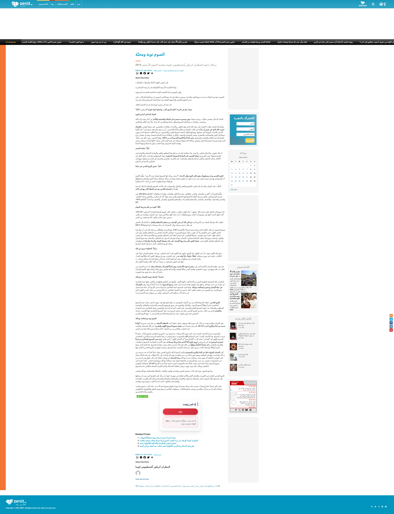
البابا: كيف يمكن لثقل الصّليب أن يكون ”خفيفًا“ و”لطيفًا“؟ (246, 335)
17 (232, 177)
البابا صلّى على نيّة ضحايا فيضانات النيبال (232, 42)
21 (247, 177)
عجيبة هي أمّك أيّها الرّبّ (62, 42)
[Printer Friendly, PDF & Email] (142, 396)
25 (235, 181)
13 (243, 173)
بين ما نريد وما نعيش (38, 42)
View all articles (142, 479)
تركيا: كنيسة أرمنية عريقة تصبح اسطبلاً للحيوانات (158, 438)
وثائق (72, 4)
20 (243, 177)
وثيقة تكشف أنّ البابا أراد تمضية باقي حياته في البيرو (273, 42)
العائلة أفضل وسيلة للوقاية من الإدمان (196, 42)
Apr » (236, 189)
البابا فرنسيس (43, 4)
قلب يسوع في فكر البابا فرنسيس (245, 345)
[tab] (236, 383)
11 (235, 173)
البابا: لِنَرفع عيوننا (243, 354)
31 (232, 185)
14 (247, 173)
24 (232, 181)
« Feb (231, 189)
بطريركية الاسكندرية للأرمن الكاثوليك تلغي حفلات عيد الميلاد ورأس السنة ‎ (167, 446)
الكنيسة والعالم (62, 4)
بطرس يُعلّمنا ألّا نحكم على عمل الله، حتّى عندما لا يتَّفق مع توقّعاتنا (102, 42)
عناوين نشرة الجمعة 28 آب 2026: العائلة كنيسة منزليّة (154, 42)
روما (52, 4)
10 (232, 173)
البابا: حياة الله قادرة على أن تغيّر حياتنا (246, 324)
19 (239, 177)
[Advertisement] (197, 23)
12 (239, 173)
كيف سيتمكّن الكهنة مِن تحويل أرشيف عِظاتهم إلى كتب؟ (321, 42)
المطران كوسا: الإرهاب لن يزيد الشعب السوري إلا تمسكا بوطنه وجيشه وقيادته (169, 440)
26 (239, 181)
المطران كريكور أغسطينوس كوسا (174, 70)
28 (247, 181)
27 (243, 181)
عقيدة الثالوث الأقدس (244, 365)
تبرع (78, 4)
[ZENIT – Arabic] (24, 4)
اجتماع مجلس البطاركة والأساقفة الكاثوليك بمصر (158, 443)
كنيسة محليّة (157, 70)
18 (235, 177)
